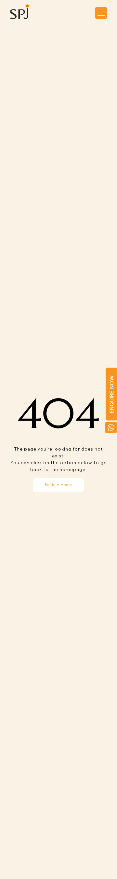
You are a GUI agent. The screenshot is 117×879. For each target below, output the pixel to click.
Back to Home (58, 485)
